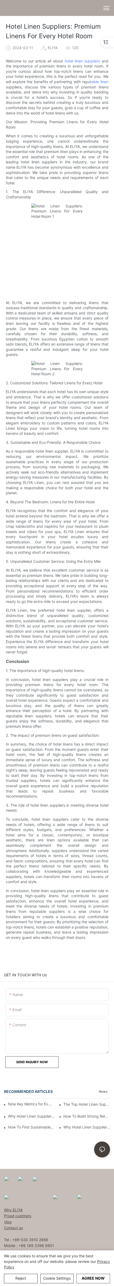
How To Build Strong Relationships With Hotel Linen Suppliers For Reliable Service (86, 1116)
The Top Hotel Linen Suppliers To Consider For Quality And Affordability (86, 1104)
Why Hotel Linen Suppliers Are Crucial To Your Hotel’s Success (31, 1116)
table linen (99, 81)
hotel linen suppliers (82, 61)
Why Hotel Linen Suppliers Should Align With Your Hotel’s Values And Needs (86, 1127)
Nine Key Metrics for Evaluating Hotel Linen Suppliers (30, 1104)
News (103, 1091)
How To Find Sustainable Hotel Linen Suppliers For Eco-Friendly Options (31, 1127)
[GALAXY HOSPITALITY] (62, 1197)
